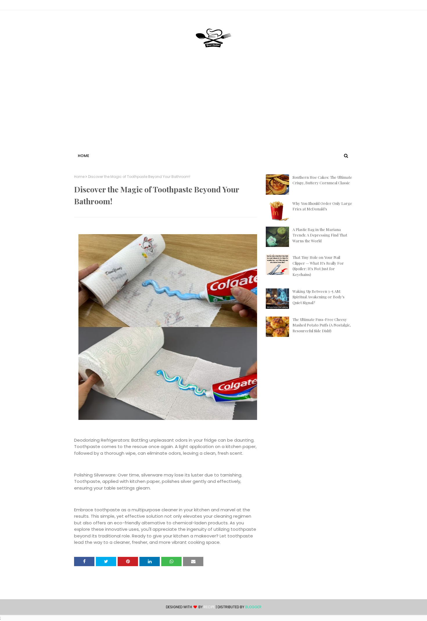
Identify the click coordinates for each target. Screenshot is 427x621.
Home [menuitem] (83, 155)
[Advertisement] (213, 108)
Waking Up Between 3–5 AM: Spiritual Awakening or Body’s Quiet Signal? (319, 297)
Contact (83, 5)
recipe (209, 606)
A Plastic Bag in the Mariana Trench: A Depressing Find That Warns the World (320, 235)
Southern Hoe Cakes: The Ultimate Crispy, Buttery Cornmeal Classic (322, 180)
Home (79, 176)
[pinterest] (350, 6)
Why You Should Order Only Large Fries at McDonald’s (322, 206)
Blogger (253, 606)
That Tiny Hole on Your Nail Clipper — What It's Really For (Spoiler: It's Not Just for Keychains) (318, 266)
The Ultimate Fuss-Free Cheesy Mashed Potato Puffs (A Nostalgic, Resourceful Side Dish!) (322, 325)
